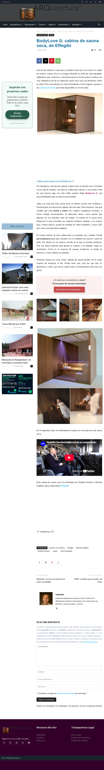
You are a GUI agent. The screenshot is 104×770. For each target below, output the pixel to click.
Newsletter (6, 2)
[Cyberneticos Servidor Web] (17, 384)
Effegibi (63, 486)
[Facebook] (82, 2)
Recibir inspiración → (17, 114)
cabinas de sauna (47, 87)
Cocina (42, 24)
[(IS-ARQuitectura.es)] (52, 12)
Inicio (5, 24)
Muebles (76, 24)
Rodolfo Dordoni (44, 551)
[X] (96, 2)
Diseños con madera (57, 548)
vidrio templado (66, 551)
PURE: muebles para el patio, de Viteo (88, 580)
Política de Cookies (79, 740)
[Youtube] (100, 2)
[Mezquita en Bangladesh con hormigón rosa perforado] (17, 345)
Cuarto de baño (49, 31)
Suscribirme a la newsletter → (69, 289)
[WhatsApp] (58, 60)
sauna (55, 551)
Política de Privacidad (90, 642)
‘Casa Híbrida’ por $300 (13, 324)
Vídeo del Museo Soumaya (15, 253)
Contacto (40, 738)
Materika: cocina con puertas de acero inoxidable (51, 580)
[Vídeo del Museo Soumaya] (17, 241)
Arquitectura (15, 24)
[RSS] (91, 2)
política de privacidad (65, 693)
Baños (51, 24)
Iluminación (63, 24)
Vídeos (51, 35)
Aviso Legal (76, 735)
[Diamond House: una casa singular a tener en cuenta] (17, 274)
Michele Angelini (82, 548)
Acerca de (41, 740)
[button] (99, 24)
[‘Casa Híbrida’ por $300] (17, 310)
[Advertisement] (69, 158)
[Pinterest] (87, 2)
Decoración (29, 24)
